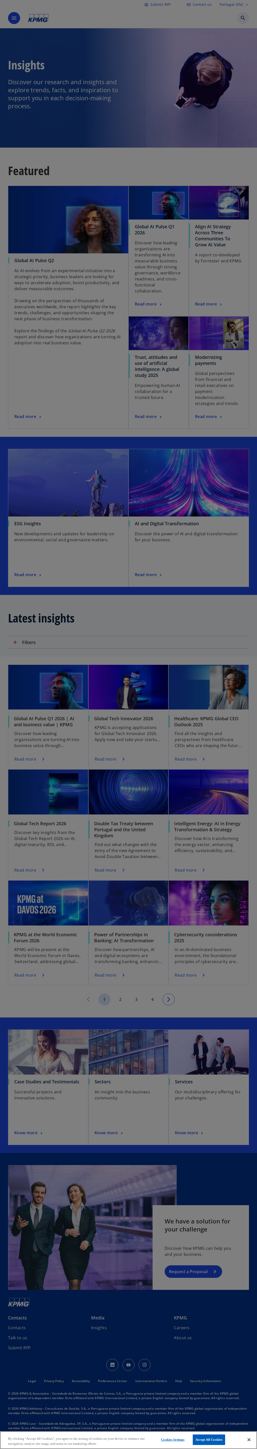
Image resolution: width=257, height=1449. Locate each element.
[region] (128, 1440)
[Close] (248, 1439)
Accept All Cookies (209, 1439)
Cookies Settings (172, 1439)
